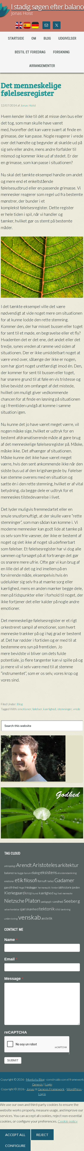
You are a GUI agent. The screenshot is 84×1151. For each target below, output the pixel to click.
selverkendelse (11, 909)
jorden (76, 887)
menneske (67, 893)
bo (15, 873)
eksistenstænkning (67, 873)
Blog (20, 704)
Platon (32, 900)
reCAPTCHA (15, 1032)
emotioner (24, 709)
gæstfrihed (11, 887)
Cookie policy (68, 1121)
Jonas (30, 1089)
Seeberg (72, 901)
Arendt (24, 865)
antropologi (10, 866)
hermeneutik (44, 887)
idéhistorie (65, 887)
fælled (50, 881)
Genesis (37, 1084)
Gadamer (64, 880)
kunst (35, 893)
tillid (57, 909)
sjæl (22, 909)
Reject (42, 1135)
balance (9, 873)
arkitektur (68, 865)
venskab (29, 917)
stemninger (64, 709)
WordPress (74, 1089)
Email (10, 959)
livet (60, 893)
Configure (15, 1146)
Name (10, 940)
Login (48, 1084)
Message (13, 978)
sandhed (57, 901)
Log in (42, 1094)
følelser (37, 709)
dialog (35, 873)
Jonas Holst (42, 12)
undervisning (11, 918)
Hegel (22, 887)
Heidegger (31, 887)
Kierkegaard (14, 893)
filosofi (30, 880)
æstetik (47, 918)
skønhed (32, 909)
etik (19, 880)
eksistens (48, 872)
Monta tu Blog (35, 1079)
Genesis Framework (51, 1089)
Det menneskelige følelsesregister (31, 89)
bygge (20, 873)
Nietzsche (14, 901)
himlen (54, 887)
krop (28, 893)
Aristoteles (45, 865)
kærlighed (49, 709)
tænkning (65, 909)
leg (55, 893)
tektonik (47, 908)
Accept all (15, 1135)
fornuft (42, 881)
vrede (76, 709)
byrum (27, 873)
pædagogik (46, 901)
